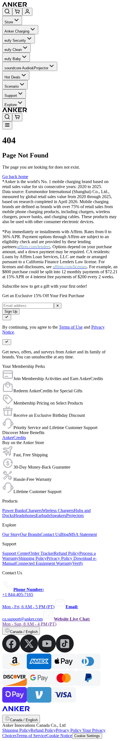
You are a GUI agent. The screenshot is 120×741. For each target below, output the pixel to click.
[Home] (55, 5)
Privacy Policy (69, 730)
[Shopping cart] (17, 12)
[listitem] (11, 651)
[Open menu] (7, 125)
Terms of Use (71, 327)
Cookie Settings (87, 736)
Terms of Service (31, 735)
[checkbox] (6, 317)
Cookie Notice (59, 735)
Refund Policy (43, 730)
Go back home (15, 176)
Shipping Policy (16, 730)
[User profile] (27, 12)
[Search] (7, 12)
